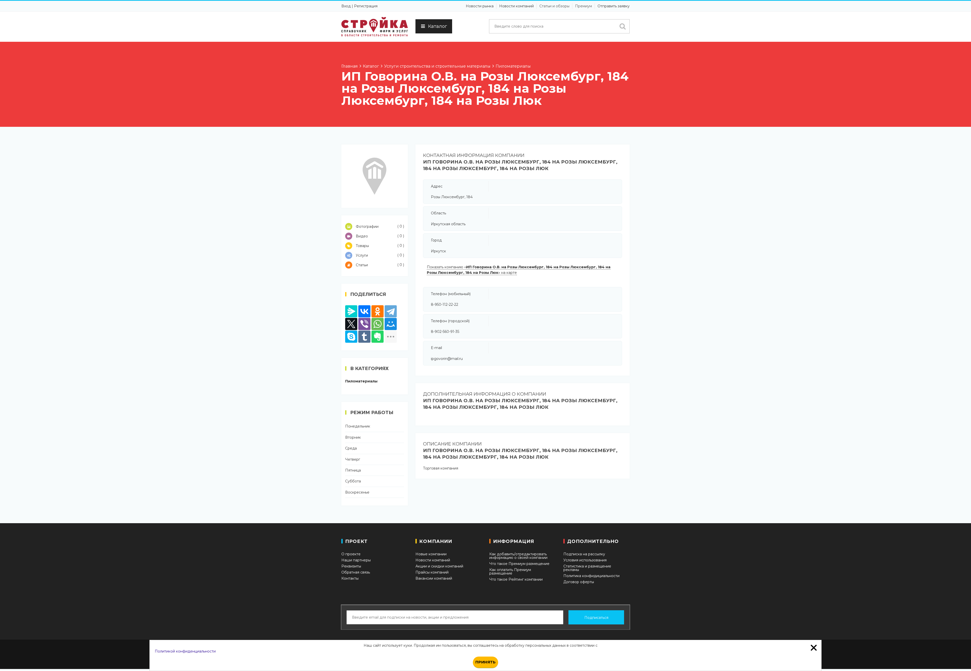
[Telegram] (391, 311)
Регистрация (366, 6)
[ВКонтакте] (364, 311)
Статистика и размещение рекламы (587, 568)
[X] (351, 324)
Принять (485, 662)
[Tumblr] (364, 337)
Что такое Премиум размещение (519, 563)
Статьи (379, 264)
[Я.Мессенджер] (351, 311)
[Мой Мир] (391, 324)
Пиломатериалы (361, 381)
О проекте (351, 554)
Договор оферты (578, 582)
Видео (379, 236)
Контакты (350, 578)
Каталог (437, 26)
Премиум (583, 6)
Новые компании (431, 554)
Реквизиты (351, 566)
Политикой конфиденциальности (185, 651)
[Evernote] (377, 337)
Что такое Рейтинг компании (516, 579)
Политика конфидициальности (591, 576)
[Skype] (351, 337)
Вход (346, 6)
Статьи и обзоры (554, 6)
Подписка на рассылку (584, 554)
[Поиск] (622, 26)
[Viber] (364, 324)
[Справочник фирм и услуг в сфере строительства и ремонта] (374, 27)
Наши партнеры (356, 560)
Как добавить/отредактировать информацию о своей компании (518, 555)
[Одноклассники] (377, 311)
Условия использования (585, 560)
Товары (379, 245)
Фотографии (379, 226)
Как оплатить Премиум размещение (510, 571)
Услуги (379, 255)
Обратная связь (355, 572)
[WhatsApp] (377, 324)
